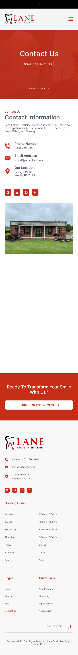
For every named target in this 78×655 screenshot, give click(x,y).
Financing (44, 596)
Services (9, 596)
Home (32, 88)
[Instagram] (17, 192)
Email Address (26, 156)
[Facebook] (26, 192)
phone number (26, 144)
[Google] (8, 192)
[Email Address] (8, 158)
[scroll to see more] (51, 63)
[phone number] (8, 146)
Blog (7, 603)
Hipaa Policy (45, 603)
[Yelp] (35, 192)
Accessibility (45, 611)
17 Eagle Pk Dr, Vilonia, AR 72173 (25, 173)
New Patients (46, 589)
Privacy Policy (39, 644)
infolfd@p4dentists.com (29, 160)
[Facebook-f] (22, 490)
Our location (25, 168)
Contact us (10, 611)
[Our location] (8, 171)
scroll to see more (35, 64)
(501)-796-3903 (24, 148)
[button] (70, 19)
